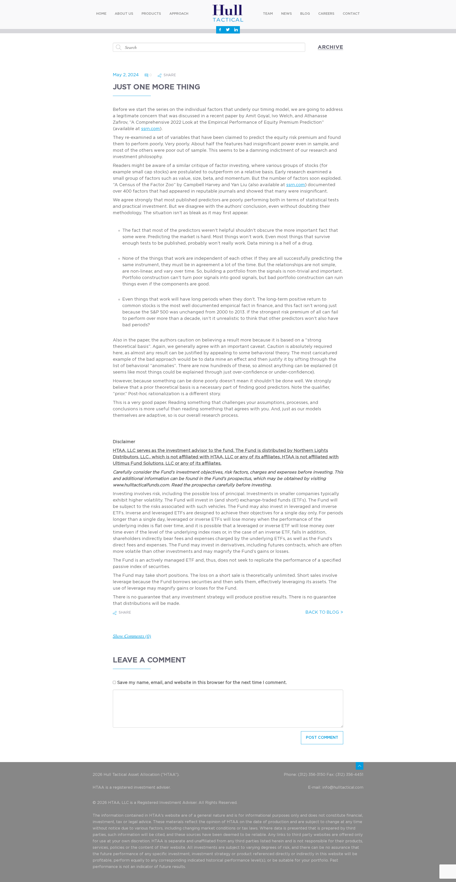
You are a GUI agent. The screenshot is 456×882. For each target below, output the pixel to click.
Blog (305, 13)
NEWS (286, 13)
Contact (351, 13)
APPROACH (178, 13)
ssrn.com (150, 129)
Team (268, 13)
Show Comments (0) (132, 636)
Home (101, 13)
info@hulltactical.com (342, 787)
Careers (326, 13)
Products (151, 13)
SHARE (170, 75)
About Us (124, 13)
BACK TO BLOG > (324, 612)
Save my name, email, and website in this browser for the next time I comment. (202, 683)
